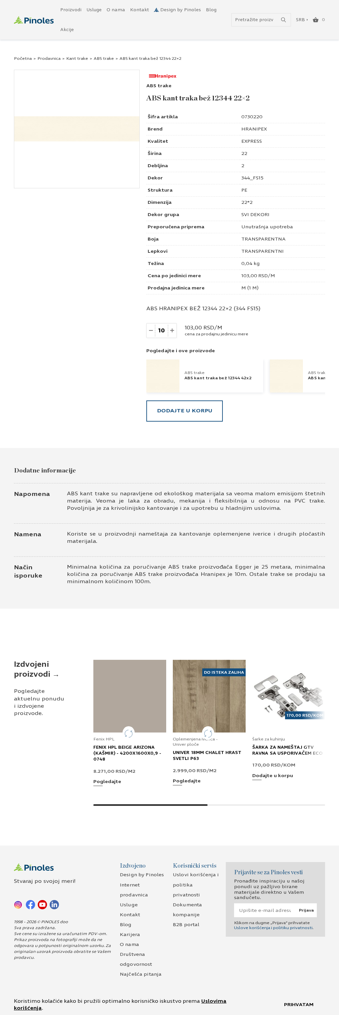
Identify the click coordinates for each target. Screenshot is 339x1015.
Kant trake (77, 58)
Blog (211, 10)
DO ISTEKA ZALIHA (224, 672)
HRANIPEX (254, 129)
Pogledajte (107, 781)
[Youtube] (42, 904)
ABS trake (104, 58)
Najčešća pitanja (141, 974)
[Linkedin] (54, 904)
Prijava (306, 910)
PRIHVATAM (299, 1004)
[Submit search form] (283, 20)
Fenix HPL (104, 739)
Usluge (94, 10)
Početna (23, 58)
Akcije (67, 29)
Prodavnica (49, 58)
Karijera (130, 934)
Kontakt (139, 10)
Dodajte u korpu (184, 410)
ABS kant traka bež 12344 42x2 (218, 378)
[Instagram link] (18, 904)
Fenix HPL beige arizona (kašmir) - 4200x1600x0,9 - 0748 (127, 753)
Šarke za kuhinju (268, 739)
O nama (116, 10)
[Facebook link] (30, 904)
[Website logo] (34, 20)
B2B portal (186, 924)
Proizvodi (70, 10)
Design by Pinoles (180, 10)
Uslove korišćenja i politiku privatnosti (273, 927)
